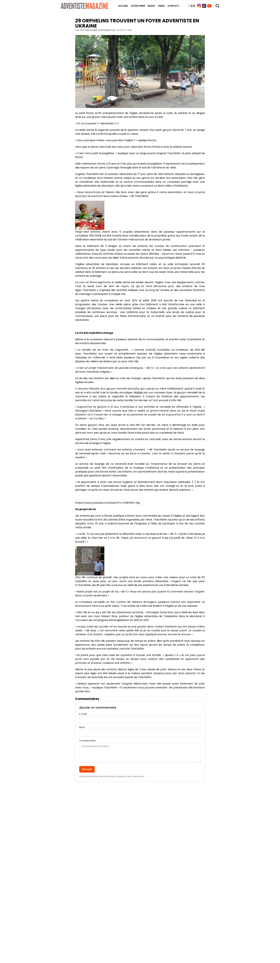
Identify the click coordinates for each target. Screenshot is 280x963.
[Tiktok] (204, 5)
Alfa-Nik (192, 178)
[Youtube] (209, 5)
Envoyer (87, 769)
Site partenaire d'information (98, 30)
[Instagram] (199, 5)
